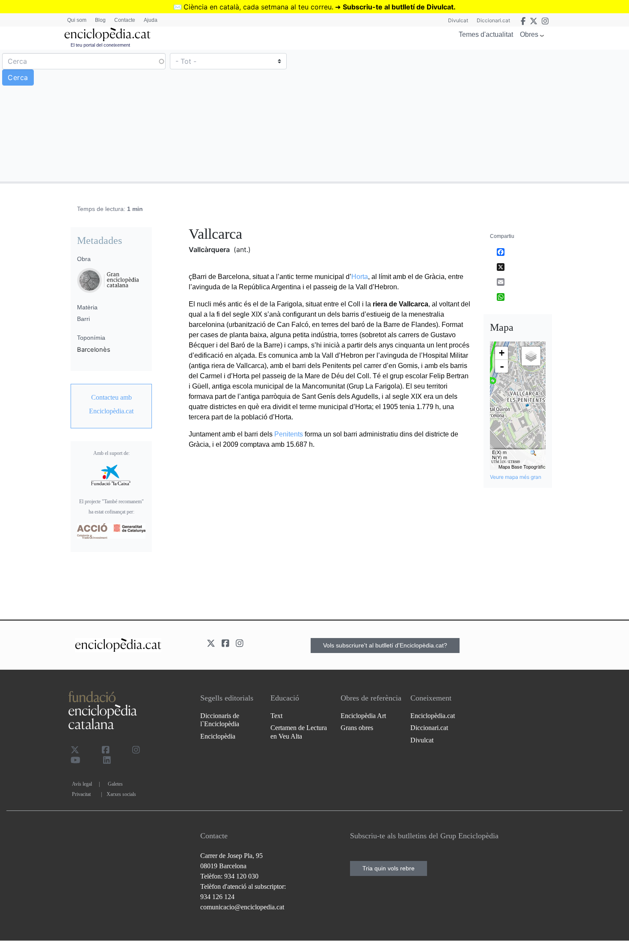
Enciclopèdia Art (363, 715)
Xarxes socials (121, 794)
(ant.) (242, 249)
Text (276, 715)
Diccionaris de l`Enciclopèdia (219, 719)
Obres (529, 34)
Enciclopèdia (217, 736)
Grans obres (357, 727)
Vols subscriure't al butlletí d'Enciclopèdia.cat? (385, 645)
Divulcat (458, 20)
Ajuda (150, 20)
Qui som (76, 20)
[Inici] (107, 34)
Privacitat (81, 794)
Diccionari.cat (493, 20)
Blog (100, 20)
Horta (359, 276)
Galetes (115, 784)
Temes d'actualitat (486, 34)
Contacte (124, 20)
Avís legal (82, 784)
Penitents (288, 434)
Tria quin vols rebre (388, 868)
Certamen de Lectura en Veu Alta (298, 731)
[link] (111, 404)
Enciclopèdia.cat (432, 715)
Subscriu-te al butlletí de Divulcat (398, 7)
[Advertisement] (470, 115)
